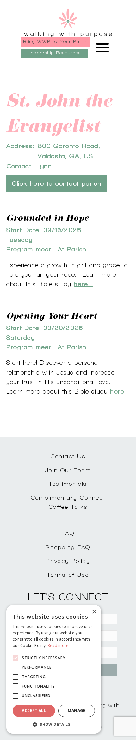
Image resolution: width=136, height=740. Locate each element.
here (117, 391)
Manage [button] (76, 710)
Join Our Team (68, 470)
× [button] (94, 612)
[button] (54, 724)
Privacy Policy (68, 561)
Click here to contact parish (56, 183)
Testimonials (68, 484)
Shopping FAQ (68, 547)
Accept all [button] (34, 710)
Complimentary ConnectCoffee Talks (68, 502)
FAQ (68, 533)
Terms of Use (68, 575)
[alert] (53, 669)
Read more (58, 645)
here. (83, 284)
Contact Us (68, 456)
